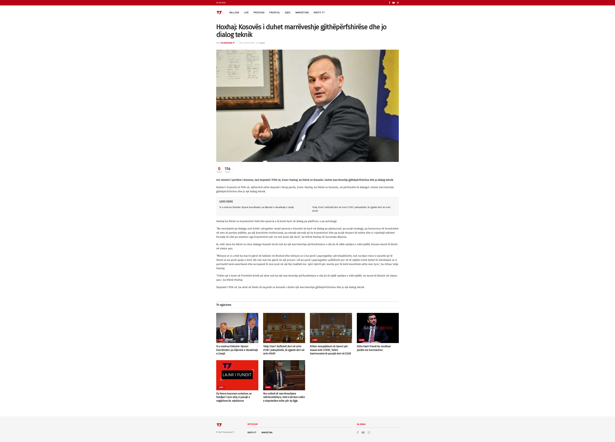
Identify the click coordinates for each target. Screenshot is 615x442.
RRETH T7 (319, 12)
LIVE (246, 12)
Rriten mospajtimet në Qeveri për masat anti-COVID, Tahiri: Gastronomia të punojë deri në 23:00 (330, 350)
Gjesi (287, 12)
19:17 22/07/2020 (247, 43)
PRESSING (258, 12)
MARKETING (302, 12)
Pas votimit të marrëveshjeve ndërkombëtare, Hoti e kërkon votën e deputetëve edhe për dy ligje (284, 397)
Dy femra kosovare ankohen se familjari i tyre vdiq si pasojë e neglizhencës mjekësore (234, 397)
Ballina (234, 12)
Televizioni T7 (228, 43)
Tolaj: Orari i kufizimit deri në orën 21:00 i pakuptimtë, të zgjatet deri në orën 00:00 (283, 350)
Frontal (274, 12)
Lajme (262, 43)
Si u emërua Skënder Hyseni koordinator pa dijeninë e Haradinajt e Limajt (256, 207)
